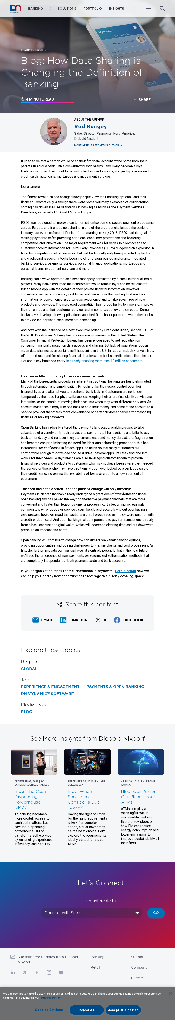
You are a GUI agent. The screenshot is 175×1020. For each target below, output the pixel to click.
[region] (87, 1003)
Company (139, 967)
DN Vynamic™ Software (47, 693)
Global (29, 668)
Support (138, 957)
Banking (98, 957)
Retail (95, 967)
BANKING (35, 8)
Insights (116, 8)
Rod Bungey (90, 126)
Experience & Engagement (50, 686)
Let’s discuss (125, 571)
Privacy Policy (51, 997)
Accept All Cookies (123, 1010)
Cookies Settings (49, 1010)
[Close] (170, 993)
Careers (137, 978)
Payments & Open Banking (115, 686)
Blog (26, 711)
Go (156, 913)
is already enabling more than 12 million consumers (104, 361)
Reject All (86, 1010)
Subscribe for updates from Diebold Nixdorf (48, 959)
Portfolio (92, 8)
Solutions (67, 8)
